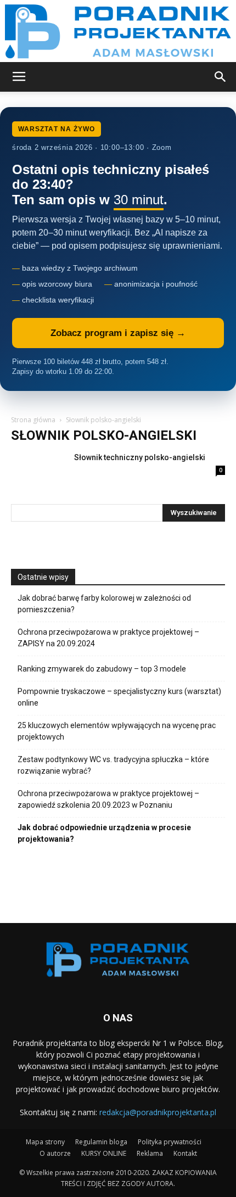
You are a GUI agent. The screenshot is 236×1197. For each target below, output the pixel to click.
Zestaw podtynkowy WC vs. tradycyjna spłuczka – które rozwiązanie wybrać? (113, 765)
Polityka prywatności (169, 1141)
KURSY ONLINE (103, 1153)
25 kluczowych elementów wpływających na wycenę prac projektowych (117, 731)
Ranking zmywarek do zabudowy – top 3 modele (102, 668)
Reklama (150, 1153)
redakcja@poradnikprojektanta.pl (157, 1112)
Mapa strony (45, 1141)
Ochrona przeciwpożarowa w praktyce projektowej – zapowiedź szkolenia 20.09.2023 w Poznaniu (108, 799)
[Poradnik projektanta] (118, 31)
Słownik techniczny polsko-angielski (139, 457)
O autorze (55, 1153)
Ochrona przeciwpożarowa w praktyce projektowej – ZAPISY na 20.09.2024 (108, 638)
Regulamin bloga (101, 1141)
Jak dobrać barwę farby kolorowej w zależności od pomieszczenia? (104, 604)
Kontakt (185, 1153)
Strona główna (33, 419)
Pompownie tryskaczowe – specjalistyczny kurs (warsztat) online (119, 697)
